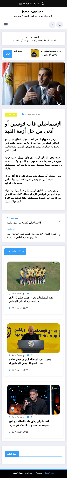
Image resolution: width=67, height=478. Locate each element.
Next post (11, 229)
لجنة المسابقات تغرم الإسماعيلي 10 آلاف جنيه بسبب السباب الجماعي (31, 299)
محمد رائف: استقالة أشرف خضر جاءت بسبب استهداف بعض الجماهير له (30, 361)
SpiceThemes (49, 473)
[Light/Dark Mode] (59, 24)
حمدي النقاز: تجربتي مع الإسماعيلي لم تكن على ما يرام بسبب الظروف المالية (32, 235)
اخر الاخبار (11, 114)
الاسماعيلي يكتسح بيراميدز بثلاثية (24, 222)
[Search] (52, 24)
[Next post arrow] (59, 235)
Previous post (13, 218)
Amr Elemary (18, 293)
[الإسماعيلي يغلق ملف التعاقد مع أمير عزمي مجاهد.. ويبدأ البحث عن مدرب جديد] (33, 399)
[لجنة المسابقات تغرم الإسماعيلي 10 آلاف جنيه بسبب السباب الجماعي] (33, 275)
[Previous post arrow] (59, 221)
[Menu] (6, 24)
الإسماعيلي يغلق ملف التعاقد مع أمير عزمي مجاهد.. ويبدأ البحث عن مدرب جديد (29, 423)
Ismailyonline (32, 11)
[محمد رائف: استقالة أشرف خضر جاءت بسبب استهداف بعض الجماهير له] (33, 337)
